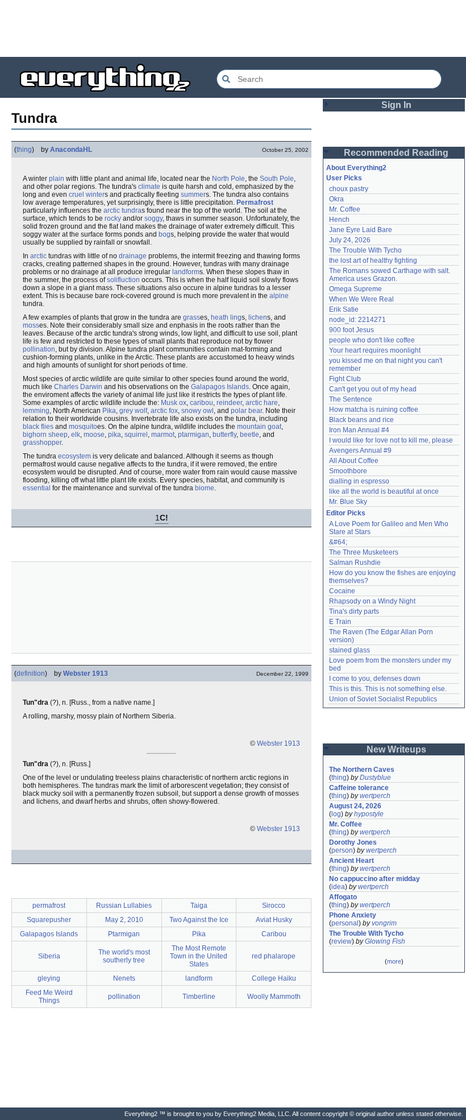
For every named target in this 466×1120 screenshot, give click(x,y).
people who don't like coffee (372, 340)
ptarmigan (193, 435)
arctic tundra (122, 210)
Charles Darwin (78, 387)
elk (75, 435)
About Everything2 (356, 168)
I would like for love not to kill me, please (391, 440)
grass (191, 317)
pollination (39, 349)
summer (193, 195)
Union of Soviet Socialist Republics (383, 699)
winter (95, 195)
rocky (113, 218)
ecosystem (74, 456)
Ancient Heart (351, 861)
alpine (279, 296)
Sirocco (273, 906)
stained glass (349, 650)
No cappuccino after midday (374, 879)
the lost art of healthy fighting (373, 260)
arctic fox (164, 411)
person (342, 850)
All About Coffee (353, 461)
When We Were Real (361, 299)
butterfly (224, 435)
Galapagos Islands (220, 387)
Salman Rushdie (355, 563)
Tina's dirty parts (354, 611)
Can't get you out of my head (373, 389)
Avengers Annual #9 (360, 450)
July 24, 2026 (350, 240)
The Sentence (350, 399)
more (394, 961)
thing (24, 150)
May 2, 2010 (124, 920)
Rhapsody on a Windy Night (372, 601)
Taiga (198, 906)
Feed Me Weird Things (49, 997)
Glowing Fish (385, 941)
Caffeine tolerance (359, 788)
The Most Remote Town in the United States (198, 956)
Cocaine (342, 591)
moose (94, 435)
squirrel (136, 435)
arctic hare (262, 403)
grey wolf (133, 411)
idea (338, 887)
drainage (133, 256)
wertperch (375, 796)
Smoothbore (348, 471)
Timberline (198, 997)
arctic (38, 256)
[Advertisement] (233, 28)
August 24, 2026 (355, 806)
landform (185, 272)
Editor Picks (345, 513)
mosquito (83, 427)
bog (164, 234)
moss (31, 325)
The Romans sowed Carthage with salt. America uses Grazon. (390, 275)
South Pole (277, 179)
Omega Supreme (355, 289)
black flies (38, 427)
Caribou (273, 934)
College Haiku (274, 978)
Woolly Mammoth (274, 997)
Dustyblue (375, 778)
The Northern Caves (361, 770)
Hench (339, 220)
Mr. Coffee (344, 209)
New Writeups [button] (396, 749)
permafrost (48, 906)
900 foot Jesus (351, 330)
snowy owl (197, 411)
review (341, 941)
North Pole (228, 179)
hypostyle (369, 814)
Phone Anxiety (352, 915)
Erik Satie (344, 309)
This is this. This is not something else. (388, 689)
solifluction (123, 280)
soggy (153, 218)
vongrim (384, 923)
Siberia (49, 956)
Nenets (124, 978)
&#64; (338, 542)
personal (345, 923)
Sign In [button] (396, 105)
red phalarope (274, 956)
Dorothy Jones (353, 842)
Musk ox (173, 403)
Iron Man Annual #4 (359, 430)
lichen (257, 317)
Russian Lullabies (124, 906)
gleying (49, 978)
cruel (76, 195)
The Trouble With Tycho (365, 250)
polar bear (246, 411)
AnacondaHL (71, 150)
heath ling (226, 317)
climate (149, 187)
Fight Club (345, 379)
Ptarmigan (124, 934)
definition (30, 673)
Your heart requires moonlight (375, 350)
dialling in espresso (359, 481)
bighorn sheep (45, 435)
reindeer (229, 403)
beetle (249, 435)
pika (114, 435)
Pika (109, 411)
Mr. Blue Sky (348, 502)
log (336, 814)
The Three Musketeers (363, 552)
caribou (201, 403)
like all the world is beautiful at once (384, 491)
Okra (336, 199)
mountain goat (259, 427)
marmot (162, 435)
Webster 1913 (85, 673)
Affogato (343, 897)
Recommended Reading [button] (396, 153)
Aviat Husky (274, 920)
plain (56, 179)
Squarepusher (49, 920)
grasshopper (42, 443)
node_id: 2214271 (357, 320)
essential (37, 488)
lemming (36, 411)
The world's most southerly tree (124, 956)
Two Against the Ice (198, 920)
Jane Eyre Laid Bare (360, 230)
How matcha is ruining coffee (373, 410)
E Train (340, 622)
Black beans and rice (361, 420)
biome (204, 488)
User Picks (344, 178)
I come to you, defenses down (375, 679)
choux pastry (348, 189)
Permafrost (254, 202)
